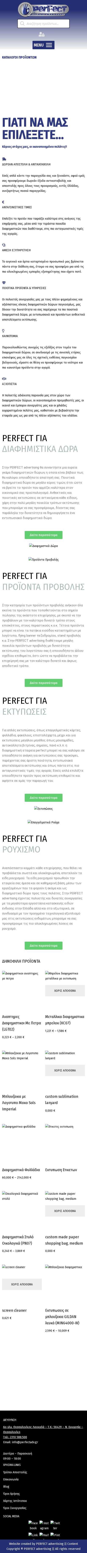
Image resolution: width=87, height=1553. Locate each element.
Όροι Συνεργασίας (14, 1508)
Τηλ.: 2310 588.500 (15, 1437)
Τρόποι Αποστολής (15, 1472)
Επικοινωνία (11, 1479)
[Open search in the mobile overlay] (43, 23)
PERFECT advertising (50, 1544)
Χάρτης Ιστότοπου (15, 1501)
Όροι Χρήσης (11, 1494)
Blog (6, 1486)
